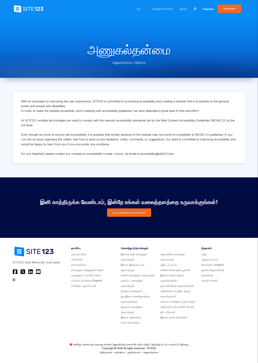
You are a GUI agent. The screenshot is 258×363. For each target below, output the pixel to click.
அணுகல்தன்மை (150, 352)
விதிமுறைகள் (106, 352)
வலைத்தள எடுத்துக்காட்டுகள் (87, 270)
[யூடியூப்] (38, 271)
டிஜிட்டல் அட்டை (169, 264)
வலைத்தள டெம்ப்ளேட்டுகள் (86, 275)
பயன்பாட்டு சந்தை (86, 280)
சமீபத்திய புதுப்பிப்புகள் (83, 285)
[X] (22, 271)
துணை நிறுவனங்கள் (212, 270)
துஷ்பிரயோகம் (134, 352)
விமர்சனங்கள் (79, 264)
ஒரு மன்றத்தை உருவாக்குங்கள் (177, 285)
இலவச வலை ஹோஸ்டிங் (173, 317)
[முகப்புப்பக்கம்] (138, 8)
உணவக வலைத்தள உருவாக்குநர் (177, 301)
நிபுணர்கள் (207, 275)
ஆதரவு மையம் (209, 259)
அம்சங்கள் (77, 259)
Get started (229, 8)
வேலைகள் (212, 264)
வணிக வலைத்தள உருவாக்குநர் (138, 275)
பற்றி (204, 254)
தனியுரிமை (120, 352)
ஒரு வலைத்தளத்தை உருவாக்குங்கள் (129, 212)
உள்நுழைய (208, 8)
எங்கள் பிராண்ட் (210, 280)
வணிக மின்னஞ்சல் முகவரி (175, 270)
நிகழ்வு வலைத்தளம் (132, 291)
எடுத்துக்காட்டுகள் (163, 8)
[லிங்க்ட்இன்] (30, 271)
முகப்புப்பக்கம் (78, 254)
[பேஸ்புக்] (15, 271)
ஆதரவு (183, 8)
